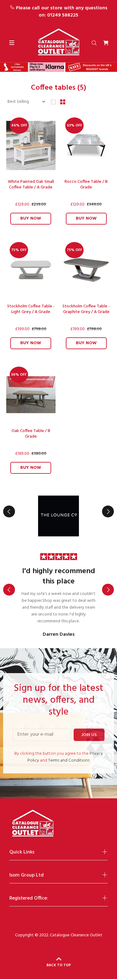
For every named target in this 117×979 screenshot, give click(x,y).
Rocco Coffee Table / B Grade (86, 184)
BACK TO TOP (58, 965)
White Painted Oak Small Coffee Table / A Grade (31, 184)
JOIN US (89, 735)
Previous (9, 511)
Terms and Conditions (69, 760)
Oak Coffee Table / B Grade (31, 433)
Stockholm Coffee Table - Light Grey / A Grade (31, 309)
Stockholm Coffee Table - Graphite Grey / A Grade (86, 309)
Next (108, 511)
